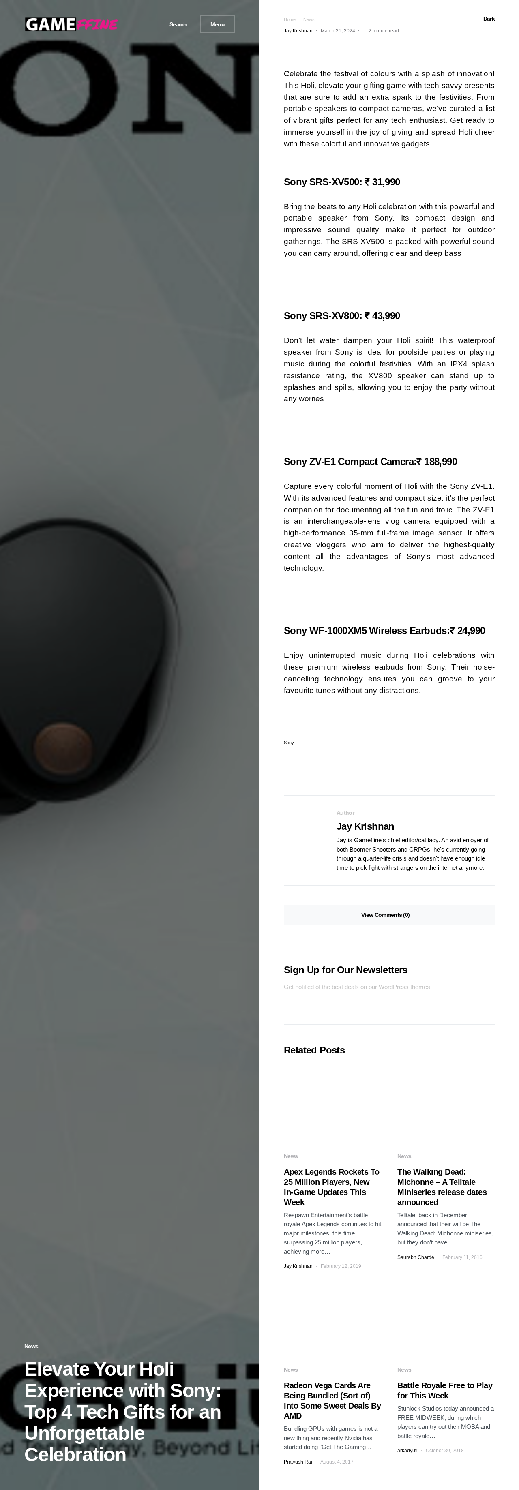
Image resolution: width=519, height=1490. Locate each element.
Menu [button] (217, 24)
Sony (289, 743)
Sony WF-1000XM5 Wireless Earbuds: (384, 630)
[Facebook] (129, 24)
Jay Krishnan (366, 826)
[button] (175, 24)
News (31, 1346)
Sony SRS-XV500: (342, 181)
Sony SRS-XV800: (342, 315)
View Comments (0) (385, 915)
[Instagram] (148, 24)
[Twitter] (138, 24)
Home (290, 19)
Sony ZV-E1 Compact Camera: (370, 461)
